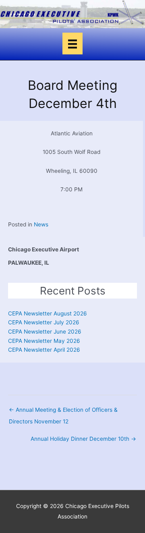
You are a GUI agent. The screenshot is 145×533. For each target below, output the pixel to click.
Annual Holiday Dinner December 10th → (83, 439)
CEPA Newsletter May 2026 (44, 341)
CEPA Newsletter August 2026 (47, 313)
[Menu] (72, 43)
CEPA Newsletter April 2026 (44, 349)
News (41, 224)
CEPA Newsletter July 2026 (43, 322)
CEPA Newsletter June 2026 (44, 331)
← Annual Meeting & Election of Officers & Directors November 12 (63, 411)
